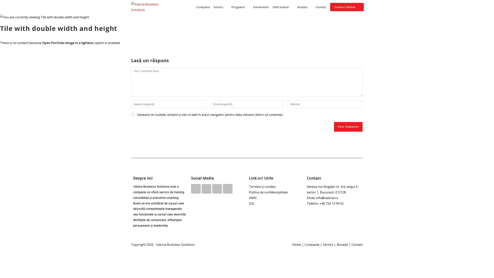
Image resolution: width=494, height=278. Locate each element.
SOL (252, 203)
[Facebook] (196, 189)
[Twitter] (228, 189)
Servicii (328, 244)
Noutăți (342, 244)
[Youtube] (217, 189)
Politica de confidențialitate (268, 192)
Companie (312, 244)
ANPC (253, 198)
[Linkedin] (206, 189)
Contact (357, 244)
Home (296, 244)
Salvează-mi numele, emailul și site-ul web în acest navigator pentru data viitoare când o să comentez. (210, 115)
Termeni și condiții (262, 187)
